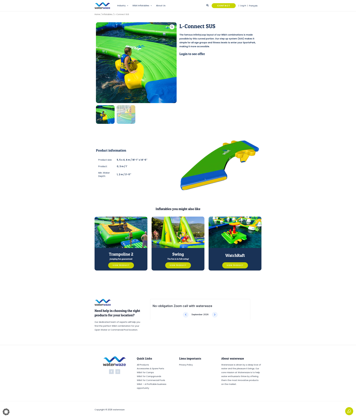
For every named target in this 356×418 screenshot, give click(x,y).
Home (97, 14)
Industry (121, 5)
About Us (160, 5)
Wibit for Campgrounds (149, 376)
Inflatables (107, 14)
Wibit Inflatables (140, 5)
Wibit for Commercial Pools (151, 380)
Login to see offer (192, 54)
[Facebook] (111, 371)
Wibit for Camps (145, 372)
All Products (143, 364)
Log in (243, 5)
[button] (127, 5)
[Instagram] (117, 371)
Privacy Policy (186, 364)
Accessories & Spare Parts (150, 368)
